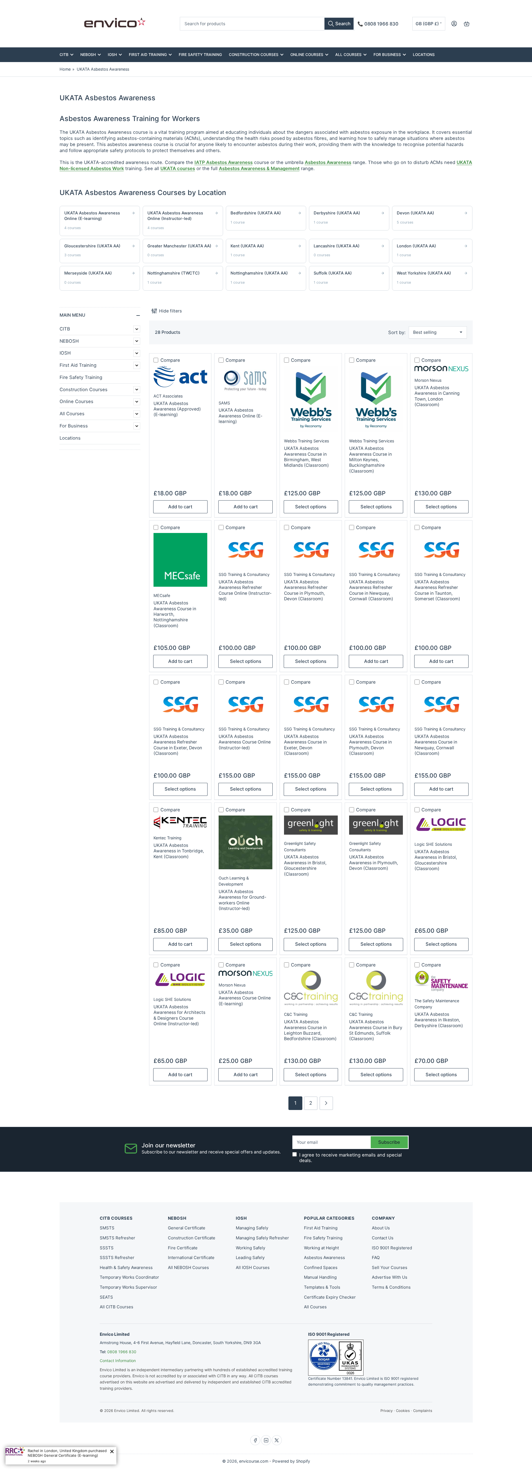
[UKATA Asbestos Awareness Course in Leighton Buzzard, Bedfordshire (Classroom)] (311, 988)
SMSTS (107, 1227)
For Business (387, 54)
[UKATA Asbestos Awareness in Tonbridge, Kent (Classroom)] (180, 822)
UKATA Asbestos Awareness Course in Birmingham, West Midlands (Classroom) (306, 457)
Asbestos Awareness (328, 162)
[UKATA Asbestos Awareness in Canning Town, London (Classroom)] (441, 368)
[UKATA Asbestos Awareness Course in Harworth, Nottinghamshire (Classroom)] (180, 560)
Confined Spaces (320, 1267)
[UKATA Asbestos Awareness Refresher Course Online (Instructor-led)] (245, 549)
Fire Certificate (183, 1247)
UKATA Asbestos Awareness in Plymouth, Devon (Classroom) (373, 862)
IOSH (112, 54)
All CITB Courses (116, 1306)
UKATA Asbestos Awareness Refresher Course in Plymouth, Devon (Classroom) (306, 590)
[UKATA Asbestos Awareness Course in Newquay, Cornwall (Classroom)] (441, 704)
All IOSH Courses (253, 1267)
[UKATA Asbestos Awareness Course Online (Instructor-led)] (245, 704)
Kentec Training (167, 837)
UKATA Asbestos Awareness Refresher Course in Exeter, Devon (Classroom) (178, 745)
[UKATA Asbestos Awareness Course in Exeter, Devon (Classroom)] (311, 704)
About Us (381, 1227)
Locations (424, 54)
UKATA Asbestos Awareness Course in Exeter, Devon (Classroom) (305, 745)
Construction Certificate (191, 1237)
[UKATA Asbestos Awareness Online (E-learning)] (245, 380)
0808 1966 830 (121, 1351)
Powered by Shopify (291, 1461)
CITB (64, 54)
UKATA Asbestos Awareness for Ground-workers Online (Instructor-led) (242, 900)
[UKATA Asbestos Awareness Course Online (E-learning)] (245, 973)
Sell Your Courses (389, 1267)
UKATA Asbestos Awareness (103, 69)
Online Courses (306, 54)
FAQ (376, 1257)
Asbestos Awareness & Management (259, 168)
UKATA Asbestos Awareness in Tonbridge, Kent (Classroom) (179, 851)
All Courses (348, 54)
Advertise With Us (389, 1277)
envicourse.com (253, 1461)
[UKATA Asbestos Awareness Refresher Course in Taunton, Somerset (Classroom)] (441, 549)
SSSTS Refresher (117, 1257)
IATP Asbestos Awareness (224, 162)
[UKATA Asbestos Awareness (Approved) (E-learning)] (180, 376)
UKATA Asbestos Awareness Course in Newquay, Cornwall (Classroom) (436, 745)
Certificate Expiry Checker (330, 1297)
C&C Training (296, 1014)
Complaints (422, 1410)
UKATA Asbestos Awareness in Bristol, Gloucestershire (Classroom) (305, 865)
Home (65, 69)
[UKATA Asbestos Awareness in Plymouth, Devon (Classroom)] (376, 825)
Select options (310, 506)
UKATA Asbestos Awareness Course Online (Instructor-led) (245, 742)
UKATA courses (177, 168)
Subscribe (389, 1142)
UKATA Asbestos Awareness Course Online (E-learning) (245, 998)
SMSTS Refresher (117, 1237)
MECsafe (162, 595)
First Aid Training (148, 54)
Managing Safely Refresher (262, 1237)
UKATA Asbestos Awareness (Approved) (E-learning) (177, 409)
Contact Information (118, 1360)
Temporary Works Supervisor (128, 1287)
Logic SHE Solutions (433, 844)
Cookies (403, 1410)
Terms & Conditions (391, 1287)
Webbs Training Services (306, 441)
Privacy (386, 1410)
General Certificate (186, 1227)
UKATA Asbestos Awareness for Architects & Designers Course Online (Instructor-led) (179, 1015)
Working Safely (250, 1247)
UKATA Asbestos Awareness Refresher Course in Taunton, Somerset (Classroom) (437, 590)
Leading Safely (250, 1257)
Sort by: (397, 332)
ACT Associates (168, 396)
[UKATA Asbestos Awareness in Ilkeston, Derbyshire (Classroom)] (441, 981)
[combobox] (267, 23)
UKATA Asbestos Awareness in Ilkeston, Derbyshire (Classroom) (439, 1020)
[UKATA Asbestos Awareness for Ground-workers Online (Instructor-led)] (245, 842)
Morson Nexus (428, 380)
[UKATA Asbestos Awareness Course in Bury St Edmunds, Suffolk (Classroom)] (376, 988)
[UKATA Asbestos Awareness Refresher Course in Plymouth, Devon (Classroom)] (311, 549)
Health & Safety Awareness (126, 1267)
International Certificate (191, 1257)
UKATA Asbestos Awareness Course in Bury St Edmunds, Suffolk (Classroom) (375, 1030)
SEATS (106, 1297)
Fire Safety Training (200, 54)
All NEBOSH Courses (188, 1267)
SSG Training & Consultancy (244, 574)
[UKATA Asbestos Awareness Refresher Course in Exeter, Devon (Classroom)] (180, 704)
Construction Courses (253, 54)
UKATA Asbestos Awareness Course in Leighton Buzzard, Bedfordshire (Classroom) (310, 1030)
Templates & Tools (322, 1287)
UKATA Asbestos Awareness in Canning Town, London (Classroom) (437, 396)
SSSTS (107, 1247)
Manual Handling (320, 1277)
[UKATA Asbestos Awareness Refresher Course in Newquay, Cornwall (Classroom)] (376, 549)
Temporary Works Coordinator (129, 1277)
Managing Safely (252, 1227)
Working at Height (321, 1247)
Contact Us (382, 1237)
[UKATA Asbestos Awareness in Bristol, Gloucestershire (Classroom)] (311, 825)
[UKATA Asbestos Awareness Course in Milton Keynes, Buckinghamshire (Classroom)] (376, 399)
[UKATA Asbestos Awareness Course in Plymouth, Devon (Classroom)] (376, 704)
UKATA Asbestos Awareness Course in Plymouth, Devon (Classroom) (370, 745)
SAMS (224, 403)
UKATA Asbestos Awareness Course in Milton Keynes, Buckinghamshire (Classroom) (370, 460)
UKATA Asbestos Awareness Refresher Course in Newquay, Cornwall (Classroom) (371, 590)
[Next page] (326, 1103)
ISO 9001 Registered (392, 1247)
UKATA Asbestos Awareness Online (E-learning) (240, 415)
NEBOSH (88, 54)
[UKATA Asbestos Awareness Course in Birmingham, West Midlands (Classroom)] (311, 399)
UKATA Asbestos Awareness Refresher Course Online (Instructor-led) (245, 590)
